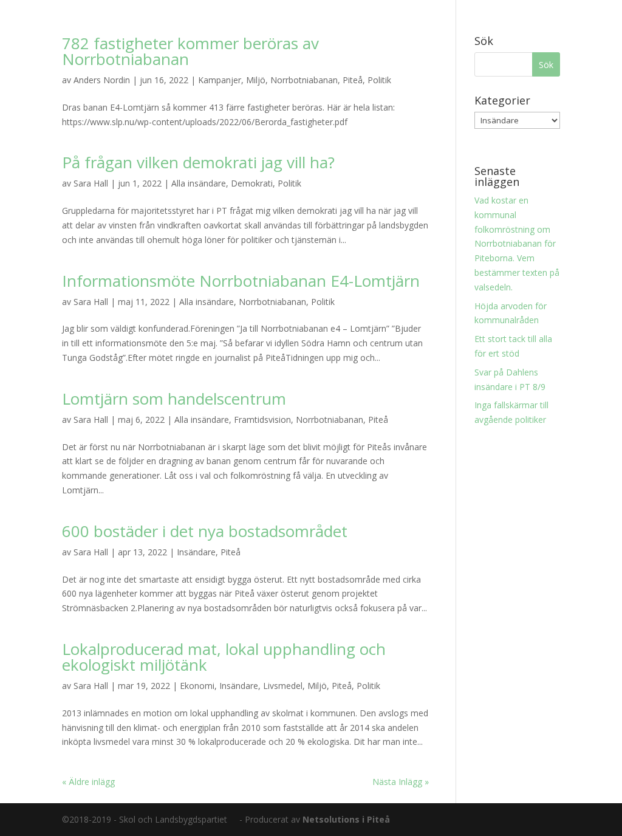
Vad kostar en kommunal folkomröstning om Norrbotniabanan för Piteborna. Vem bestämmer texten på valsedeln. (516, 243)
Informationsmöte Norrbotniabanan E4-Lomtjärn (241, 281)
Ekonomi (197, 685)
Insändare (196, 552)
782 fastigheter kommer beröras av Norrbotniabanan (190, 51)
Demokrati (252, 183)
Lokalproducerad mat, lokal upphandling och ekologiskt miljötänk (224, 657)
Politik (379, 80)
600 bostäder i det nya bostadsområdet (204, 531)
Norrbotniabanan (304, 80)
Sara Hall (90, 183)
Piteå (353, 80)
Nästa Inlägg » (400, 781)
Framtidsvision (262, 419)
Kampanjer (219, 80)
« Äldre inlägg (88, 781)
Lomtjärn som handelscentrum (174, 398)
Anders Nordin (101, 80)
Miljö (255, 80)
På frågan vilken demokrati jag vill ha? (198, 162)
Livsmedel (282, 685)
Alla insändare (198, 183)
